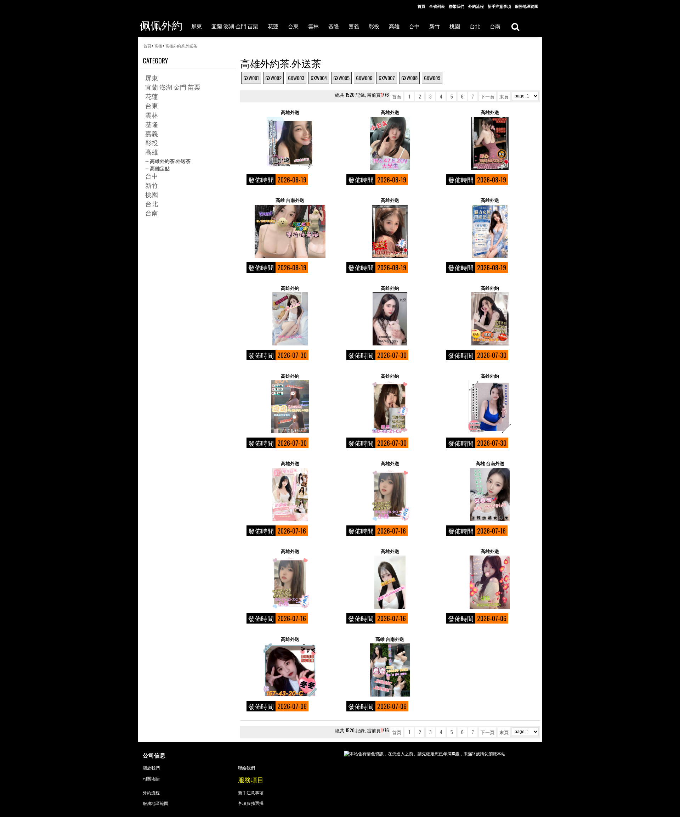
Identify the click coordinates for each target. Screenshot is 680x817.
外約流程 (476, 6)
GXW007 (387, 77)
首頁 (421, 6)
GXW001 (251, 77)
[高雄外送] (289, 143)
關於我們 (151, 768)
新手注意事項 (499, 6)
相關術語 (151, 778)
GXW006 (364, 77)
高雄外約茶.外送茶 (170, 160)
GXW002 (273, 77)
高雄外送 (290, 112)
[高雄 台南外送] (289, 231)
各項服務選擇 (251, 803)
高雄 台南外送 (290, 200)
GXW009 (432, 77)
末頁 (504, 96)
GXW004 (319, 77)
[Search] (515, 26)
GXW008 (409, 77)
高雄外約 (290, 288)
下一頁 (487, 96)
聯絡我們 (246, 768)
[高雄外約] (289, 318)
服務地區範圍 (526, 6)
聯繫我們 (456, 6)
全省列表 (437, 6)
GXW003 (296, 77)
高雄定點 (160, 168)
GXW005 (341, 77)
